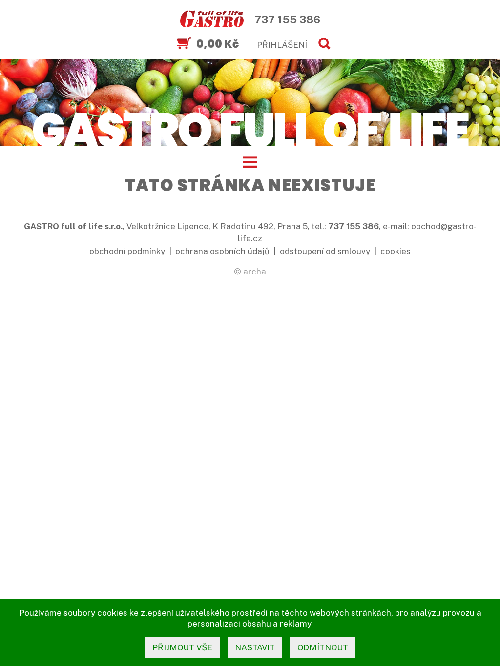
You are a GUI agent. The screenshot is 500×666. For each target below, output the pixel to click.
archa (254, 271)
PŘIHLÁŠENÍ (282, 45)
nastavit (255, 647)
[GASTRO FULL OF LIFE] (250, 128)
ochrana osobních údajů (222, 251)
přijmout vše (182, 647)
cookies (395, 251)
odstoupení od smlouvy (325, 251)
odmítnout (322, 647)
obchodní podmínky (127, 251)
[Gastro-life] (212, 19)
